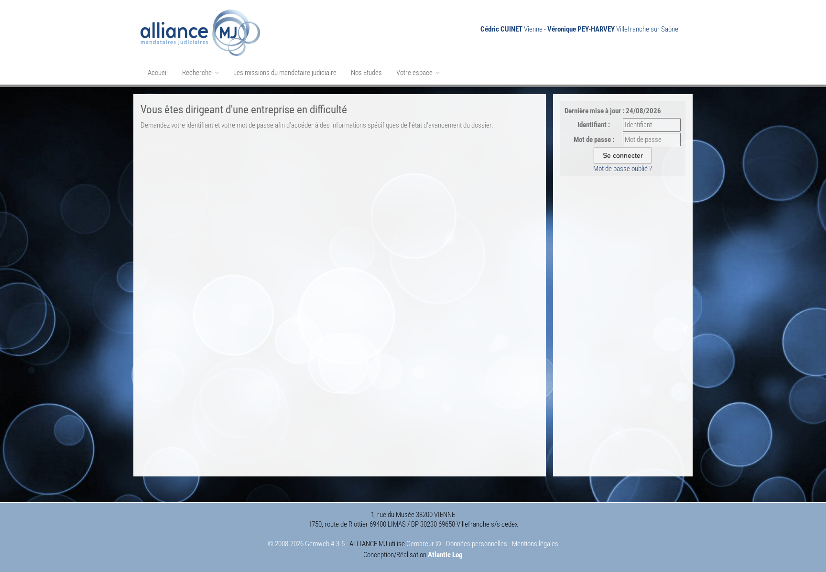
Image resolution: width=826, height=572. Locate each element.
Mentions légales (535, 544)
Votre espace (415, 72)
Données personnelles (476, 544)
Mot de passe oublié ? (622, 168)
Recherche (197, 72)
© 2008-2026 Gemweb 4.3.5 (306, 544)
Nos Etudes (366, 72)
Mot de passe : (594, 139)
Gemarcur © (423, 544)
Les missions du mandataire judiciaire (285, 72)
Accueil (158, 72)
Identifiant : (593, 124)
